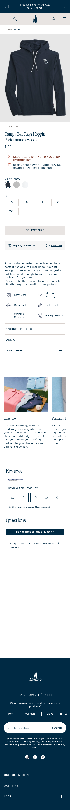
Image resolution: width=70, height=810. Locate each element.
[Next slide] (65, 6)
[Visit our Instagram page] (27, 757)
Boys (50, 713)
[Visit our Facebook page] (35, 757)
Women (30, 713)
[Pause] (8, 6)
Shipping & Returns (23, 245)
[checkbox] (4, 714)
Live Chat (56, 245)
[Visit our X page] (43, 757)
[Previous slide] (5, 6)
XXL (11, 211)
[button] (12, 497)
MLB (17, 29)
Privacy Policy (31, 741)
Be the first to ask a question (35, 531)
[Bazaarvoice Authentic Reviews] (15, 480)
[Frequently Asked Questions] (35, 7)
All (66, 713)
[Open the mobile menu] (6, 19)
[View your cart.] (62, 19)
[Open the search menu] (15, 19)
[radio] (8, 184)
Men (10, 713)
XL (58, 202)
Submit (57, 727)
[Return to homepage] (35, 19)
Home (8, 29)
